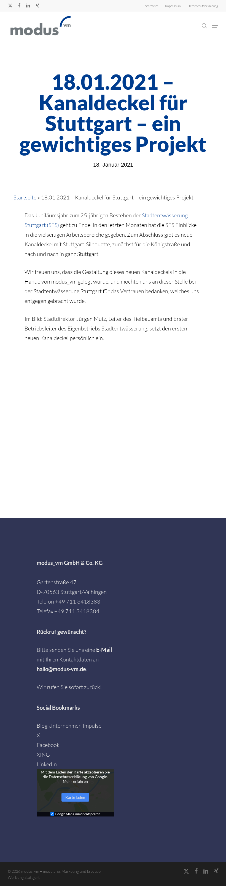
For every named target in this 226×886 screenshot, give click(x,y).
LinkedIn (47, 764)
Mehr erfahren (75, 781)
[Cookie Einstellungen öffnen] (12, 878)
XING (43, 754)
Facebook (48, 744)
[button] (215, 25)
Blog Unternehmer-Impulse (69, 725)
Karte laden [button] (75, 797)
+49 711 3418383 (77, 601)
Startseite (25, 197)
